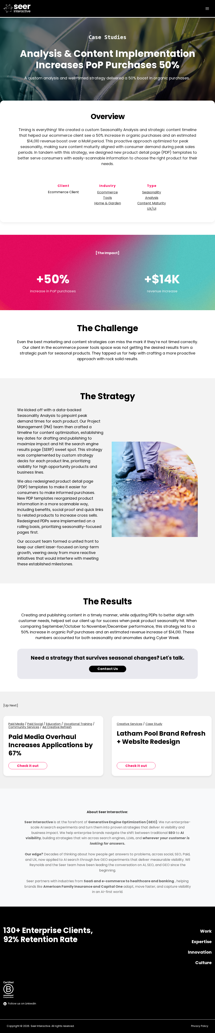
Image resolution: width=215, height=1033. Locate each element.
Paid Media (16, 724)
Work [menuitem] (206, 931)
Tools (107, 198)
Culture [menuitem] (203, 963)
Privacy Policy (199, 1026)
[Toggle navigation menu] (207, 8)
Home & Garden (107, 203)
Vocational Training (78, 724)
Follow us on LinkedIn (22, 1003)
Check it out (28, 766)
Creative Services (129, 724)
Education (53, 724)
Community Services (23, 727)
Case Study (154, 724)
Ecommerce (107, 192)
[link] (24, 8)
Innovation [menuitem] (200, 952)
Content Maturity (151, 203)
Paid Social (35, 724)
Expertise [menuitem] (202, 942)
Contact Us (107, 669)
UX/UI (151, 209)
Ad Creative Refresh (57, 727)
